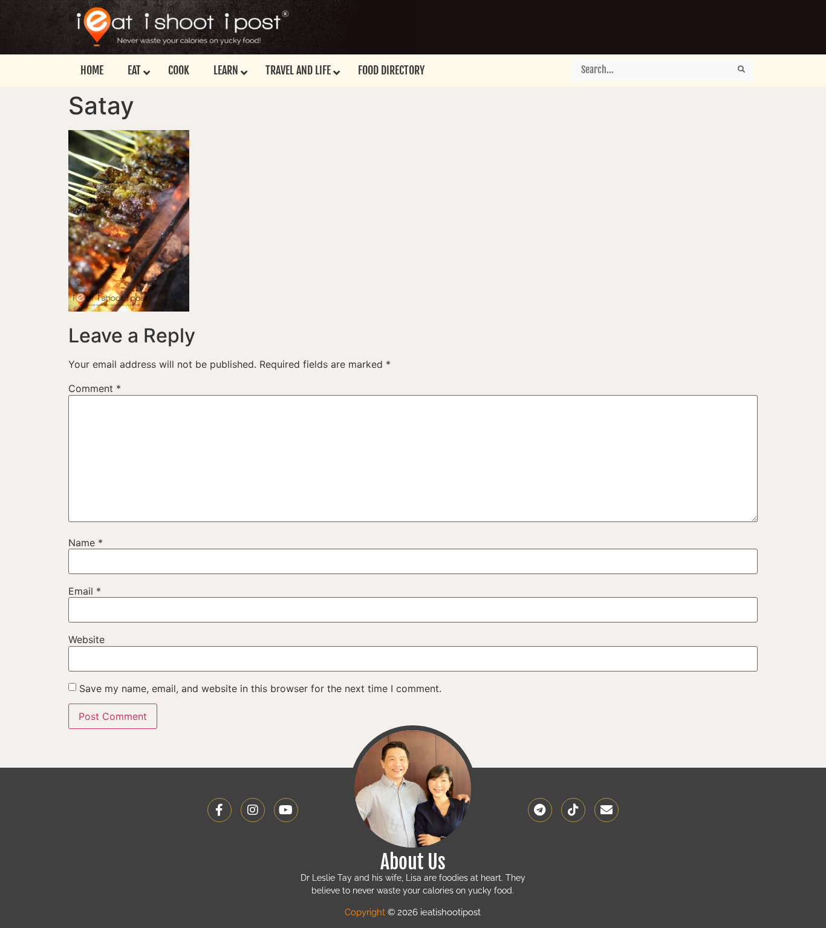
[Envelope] (606, 810)
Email (84, 591)
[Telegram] (540, 810)
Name (85, 542)
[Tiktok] (573, 810)
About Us (413, 862)
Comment (94, 388)
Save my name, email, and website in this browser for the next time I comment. (260, 688)
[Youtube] (286, 810)
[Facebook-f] (219, 810)
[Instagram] (253, 810)
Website (86, 639)
